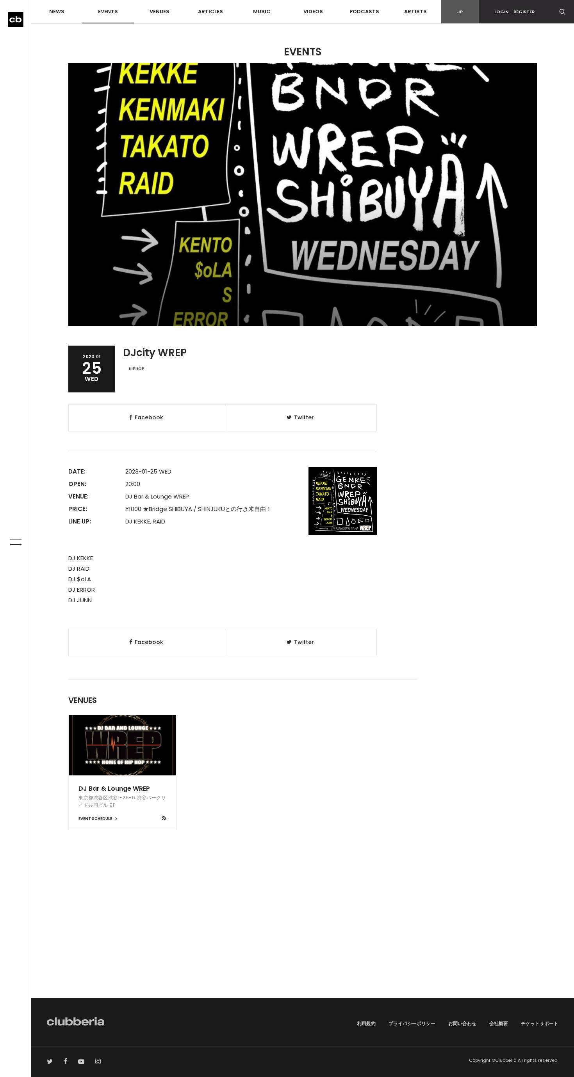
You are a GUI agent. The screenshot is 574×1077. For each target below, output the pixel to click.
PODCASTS (364, 11)
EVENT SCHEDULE (95, 819)
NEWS (56, 11)
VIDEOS (313, 11)
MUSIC (262, 11)
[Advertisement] (302, 931)
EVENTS (108, 11)
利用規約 (366, 1023)
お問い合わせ (462, 1023)
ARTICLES (210, 11)
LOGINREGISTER (514, 12)
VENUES (159, 11)
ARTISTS (415, 11)
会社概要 (498, 1023)
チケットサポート (539, 1023)
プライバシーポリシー (412, 1023)
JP (460, 12)
